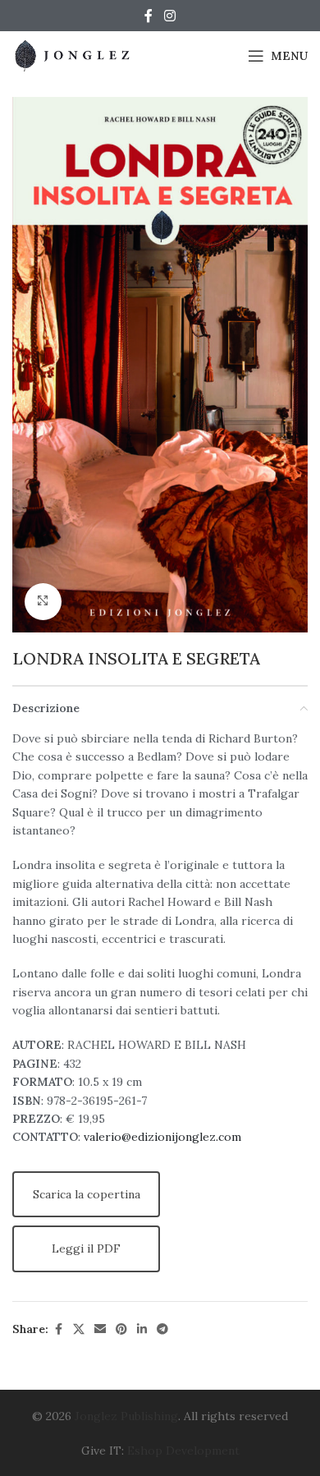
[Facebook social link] (148, 15)
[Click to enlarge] (43, 601)
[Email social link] (100, 1329)
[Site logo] (73, 55)
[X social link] (78, 1329)
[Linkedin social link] (142, 1329)
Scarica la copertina (86, 1194)
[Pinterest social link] (121, 1329)
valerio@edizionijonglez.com (162, 1136)
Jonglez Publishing (126, 1416)
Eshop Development (183, 1450)
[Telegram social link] (162, 1329)
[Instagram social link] (169, 15)
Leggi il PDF (86, 1248)
